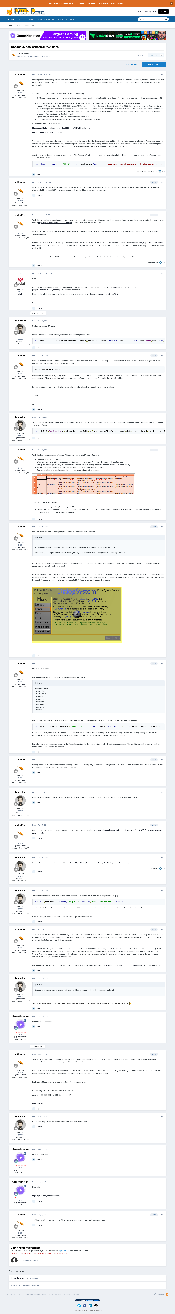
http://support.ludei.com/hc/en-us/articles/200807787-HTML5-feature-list (61, 128)
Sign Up (163, 11)
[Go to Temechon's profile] (20, 329)
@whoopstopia (20, 95)
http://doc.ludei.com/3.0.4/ (108, 294)
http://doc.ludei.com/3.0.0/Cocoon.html (47, 132)
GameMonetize (152, 171)
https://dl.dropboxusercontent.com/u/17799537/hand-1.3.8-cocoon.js (102, 863)
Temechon (139, 171)
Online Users (29, 25)
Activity (21, 19)
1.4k (21, 339)
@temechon (20, 341)
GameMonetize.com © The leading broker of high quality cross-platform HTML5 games (85, 3)
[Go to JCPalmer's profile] (13, 55)
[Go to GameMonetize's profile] (20, 1024)
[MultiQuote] (33, 174)
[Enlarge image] (129, 1003)
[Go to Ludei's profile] (20, 281)
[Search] (166, 19)
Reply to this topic (154, 64)
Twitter (30, 19)
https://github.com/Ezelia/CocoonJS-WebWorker (122, 965)
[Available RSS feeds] (167, 1294)
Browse (11, 19)
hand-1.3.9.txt (37, 1104)
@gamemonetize (20, 1037)
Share (141, 55)
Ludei (20, 273)
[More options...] (162, 74)
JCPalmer (24, 54)
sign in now (63, 1251)
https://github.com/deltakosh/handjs (46, 1196)
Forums (10, 25)
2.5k (21, 93)
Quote (40, 174)
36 (21, 292)
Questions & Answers (42, 56)
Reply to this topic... (31, 1260)
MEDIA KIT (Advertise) (46, 19)
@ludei (20, 294)
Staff (18, 25)
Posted (41, 74)
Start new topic (132, 64)
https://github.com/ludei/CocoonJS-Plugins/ (55, 223)
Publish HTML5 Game (66, 19)
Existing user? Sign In (146, 12)
